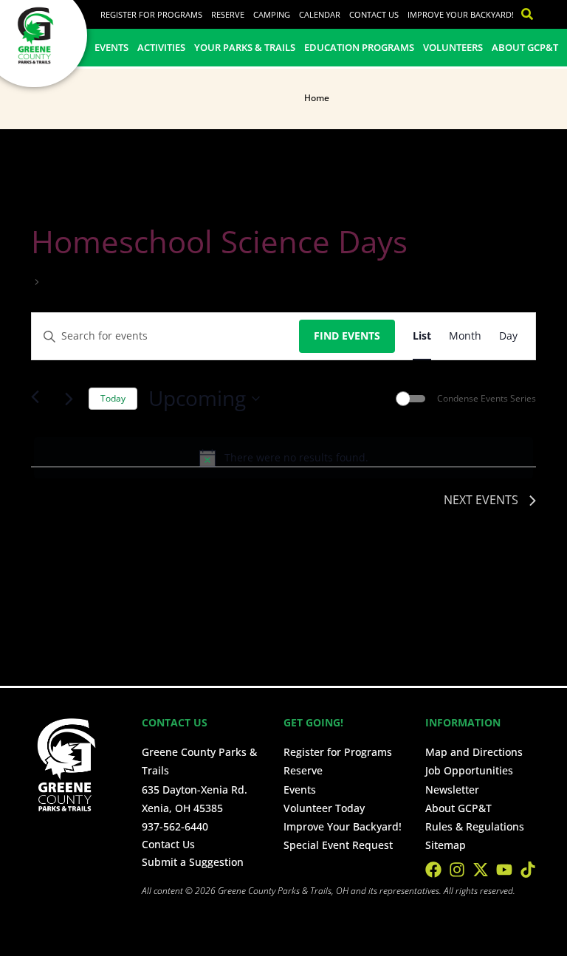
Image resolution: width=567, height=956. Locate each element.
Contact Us (374, 14)
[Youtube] (504, 870)
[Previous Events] (40, 398)
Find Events (347, 336)
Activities (161, 47)
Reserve (227, 14)
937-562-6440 (175, 826)
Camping (271, 14)
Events (111, 47)
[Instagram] (457, 870)
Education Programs (359, 47)
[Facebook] (433, 870)
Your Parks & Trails (244, 47)
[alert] (283, 457)
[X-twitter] (480, 870)
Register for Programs (151, 14)
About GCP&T (525, 47)
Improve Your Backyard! (461, 14)
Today (113, 398)
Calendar (319, 14)
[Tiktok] (528, 870)
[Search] (523, 14)
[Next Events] (69, 398)
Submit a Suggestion (193, 862)
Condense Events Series (486, 399)
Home (316, 98)
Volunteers (453, 47)
